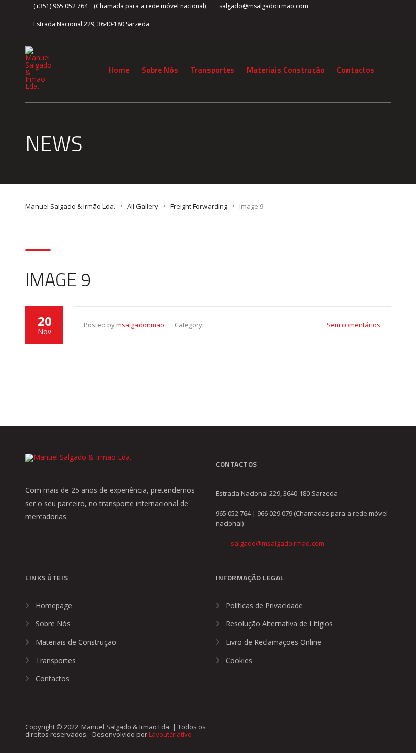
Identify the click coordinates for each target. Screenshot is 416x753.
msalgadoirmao (140, 324)
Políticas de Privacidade (264, 605)
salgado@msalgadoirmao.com (277, 543)
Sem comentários (353, 324)
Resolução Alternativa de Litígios (279, 624)
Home (119, 70)
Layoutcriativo (170, 734)
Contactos (355, 70)
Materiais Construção (286, 70)
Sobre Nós (160, 70)
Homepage (54, 605)
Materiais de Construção (76, 642)
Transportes (212, 70)
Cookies (239, 660)
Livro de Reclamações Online (273, 642)
